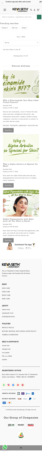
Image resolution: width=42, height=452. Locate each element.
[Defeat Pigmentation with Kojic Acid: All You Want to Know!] (21, 203)
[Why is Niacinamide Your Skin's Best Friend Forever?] (21, 84)
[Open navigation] (5, 9)
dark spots (6, 125)
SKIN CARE (6, 288)
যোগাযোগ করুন (5, 345)
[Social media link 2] (21, 425)
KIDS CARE (6, 299)
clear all (17, 49)
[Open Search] (31, 10)
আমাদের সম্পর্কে (6, 309)
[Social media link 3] (31, 425)
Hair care (15, 28)
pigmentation (23, 125)
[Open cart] (38, 10)
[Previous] (2, 3)
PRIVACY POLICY (8, 327)
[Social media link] (4, 385)
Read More (8, 130)
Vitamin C (5, 28)
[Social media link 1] (11, 425)
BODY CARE (6, 295)
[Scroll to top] (21, 447)
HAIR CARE (6, 291)
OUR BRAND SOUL (8, 316)
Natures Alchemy (21, 66)
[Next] (39, 3)
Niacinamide (14, 125)
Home (18, 37)
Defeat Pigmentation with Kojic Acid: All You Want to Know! (18, 220)
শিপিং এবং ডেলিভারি (7, 356)
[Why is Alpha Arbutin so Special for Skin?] (21, 148)
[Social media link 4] (21, 435)
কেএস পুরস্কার (5, 352)
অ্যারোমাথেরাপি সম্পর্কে (7, 313)
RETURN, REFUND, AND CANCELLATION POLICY (19, 331)
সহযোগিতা (4, 359)
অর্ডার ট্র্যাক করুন (6, 349)
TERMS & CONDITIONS (10, 335)
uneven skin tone (33, 125)
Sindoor (24, 28)
